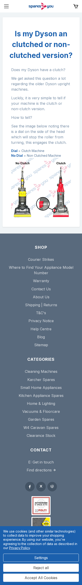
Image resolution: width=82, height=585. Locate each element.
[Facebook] (30, 486)
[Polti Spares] (41, 505)
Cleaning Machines (41, 371)
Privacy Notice (41, 321)
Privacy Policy (19, 548)
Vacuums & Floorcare (41, 411)
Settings (41, 557)
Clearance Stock (41, 435)
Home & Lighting (41, 403)
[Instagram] (52, 486)
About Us (41, 297)
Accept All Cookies (41, 577)
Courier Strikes (41, 259)
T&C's (41, 313)
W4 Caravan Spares (41, 427)
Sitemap (41, 345)
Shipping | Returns (41, 305)
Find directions (39, 470)
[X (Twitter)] (41, 486)
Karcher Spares (41, 379)
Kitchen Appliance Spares (41, 395)
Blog (41, 337)
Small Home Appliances (41, 387)
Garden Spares (41, 419)
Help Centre (41, 329)
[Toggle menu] (6, 6)
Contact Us (41, 289)
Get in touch (43, 462)
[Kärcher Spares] (41, 524)
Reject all (41, 567)
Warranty (41, 281)
